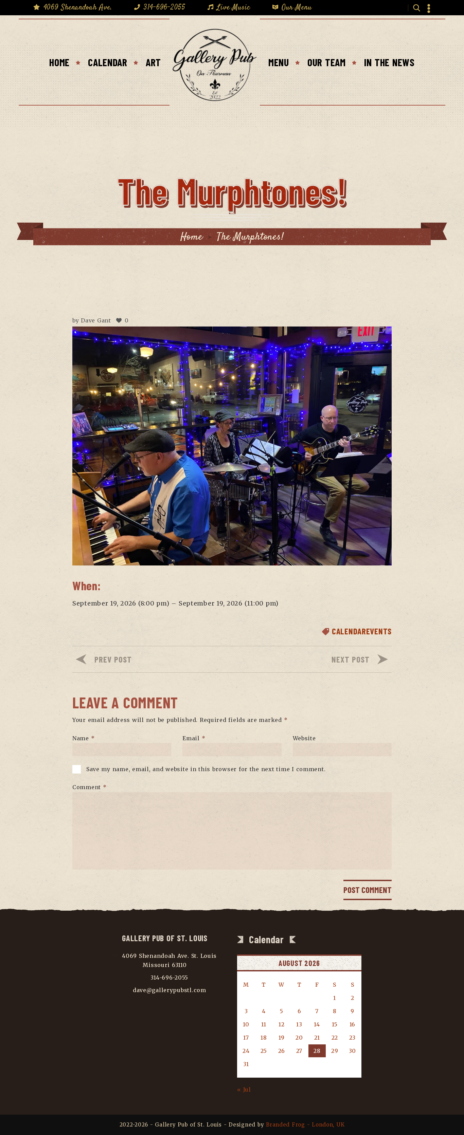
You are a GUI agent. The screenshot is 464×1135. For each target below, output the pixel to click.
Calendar (107, 62)
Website (304, 737)
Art (153, 62)
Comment (89, 787)
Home (59, 62)
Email (193, 737)
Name (83, 737)
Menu (278, 62)
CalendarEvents (362, 631)
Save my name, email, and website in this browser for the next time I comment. (206, 769)
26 (281, 1050)
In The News (389, 62)
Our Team (326, 62)
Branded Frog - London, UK (305, 1124)
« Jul (244, 1089)
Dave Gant (96, 320)
